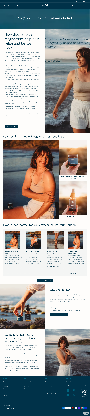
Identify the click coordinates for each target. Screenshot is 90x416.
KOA (63, 297)
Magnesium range (9, 271)
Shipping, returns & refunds (51, 384)
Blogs (25, 391)
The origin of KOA (28, 384)
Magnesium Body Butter (27, 88)
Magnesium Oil (72, 273)
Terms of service (49, 388)
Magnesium (8, 345)
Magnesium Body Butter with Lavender (73, 176)
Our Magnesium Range (45, 280)
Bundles (5, 393)
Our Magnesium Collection (59, 315)
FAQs (46, 391)
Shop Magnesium (11, 126)
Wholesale (5, 391)
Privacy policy (48, 386)
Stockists (5, 395)
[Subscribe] (85, 385)
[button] (14, 5)
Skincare (5, 388)
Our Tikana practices (29, 388)
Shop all (5, 381)
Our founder (27, 386)
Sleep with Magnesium (53, 266)
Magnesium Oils (9, 90)
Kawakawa (5, 386)
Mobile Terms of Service (51, 393)
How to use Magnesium (29, 381)
